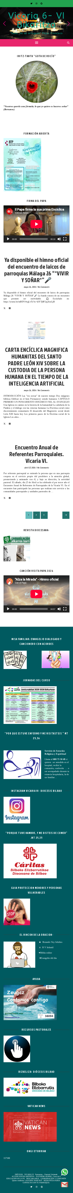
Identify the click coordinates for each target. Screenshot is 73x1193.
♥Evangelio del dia (48, 958)
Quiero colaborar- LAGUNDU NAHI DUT (27, 1180)
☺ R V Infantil (46, 947)
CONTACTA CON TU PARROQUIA (36, 1183)
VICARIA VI (36, 254)
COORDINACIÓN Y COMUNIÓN (53, 1178)
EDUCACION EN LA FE (15, 1178)
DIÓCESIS (19, 1174)
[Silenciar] (59, 239)
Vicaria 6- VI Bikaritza (36, 20)
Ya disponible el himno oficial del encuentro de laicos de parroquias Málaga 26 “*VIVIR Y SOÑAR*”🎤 (36, 270)
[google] (41, 3)
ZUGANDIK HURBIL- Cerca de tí (48, 1176)
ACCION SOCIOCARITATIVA (23, 1176)
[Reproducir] (8, 239)
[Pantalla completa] (65, 239)
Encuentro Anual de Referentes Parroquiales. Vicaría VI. (36, 454)
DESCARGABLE (32, 1178)
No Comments (43, 286)
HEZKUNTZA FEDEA (52, 1180)
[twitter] (31, 3)
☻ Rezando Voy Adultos (51, 942)
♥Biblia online (45, 953)
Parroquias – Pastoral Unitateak (46, 1174)
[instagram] (37, 3)
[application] (36, 224)
